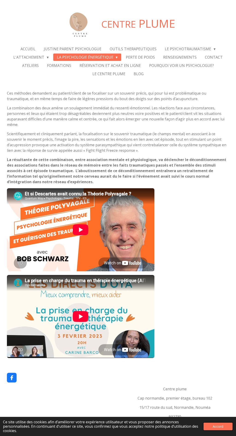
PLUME (138, 23)
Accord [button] (218, 426)
